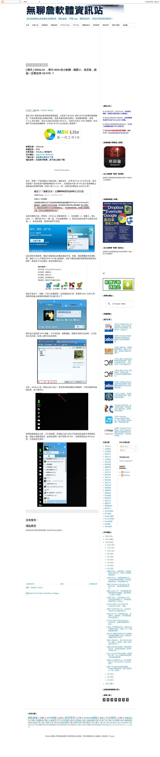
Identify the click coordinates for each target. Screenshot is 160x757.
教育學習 (108, 475)
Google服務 (109, 521)
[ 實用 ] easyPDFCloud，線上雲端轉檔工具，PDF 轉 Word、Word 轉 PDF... (119, 662)
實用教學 (96, 25)
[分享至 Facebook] (34, 110)
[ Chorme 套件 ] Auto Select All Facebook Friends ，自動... (117, 605)
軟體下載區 (116, 25)
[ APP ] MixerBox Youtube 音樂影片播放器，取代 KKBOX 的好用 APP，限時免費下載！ (122, 419)
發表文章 (125, 446)
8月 (108, 557)
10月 (109, 551)
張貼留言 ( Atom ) (37, 587)
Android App (65, 25)
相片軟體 (108, 462)
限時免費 (108, 464)
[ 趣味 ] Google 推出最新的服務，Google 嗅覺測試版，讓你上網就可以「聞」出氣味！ (119, 668)
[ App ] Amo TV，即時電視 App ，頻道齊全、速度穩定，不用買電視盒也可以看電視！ (119, 615)
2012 (107, 684)
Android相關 (109, 511)
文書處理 (108, 449)
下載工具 (108, 446)
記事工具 (108, 472)
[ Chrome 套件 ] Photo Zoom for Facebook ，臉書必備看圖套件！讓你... (119, 622)
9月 (108, 554)
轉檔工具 (108, 508)
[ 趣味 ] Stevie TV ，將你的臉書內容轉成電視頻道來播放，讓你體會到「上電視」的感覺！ (119, 592)
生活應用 (108, 451)
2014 (107, 539)
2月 (108, 677)
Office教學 (108, 526)
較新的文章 (30, 584)
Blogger (111, 736)
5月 (108, 565)
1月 (108, 680)
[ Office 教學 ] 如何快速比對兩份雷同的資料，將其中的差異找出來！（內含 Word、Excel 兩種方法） (123, 361)
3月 (108, 674)
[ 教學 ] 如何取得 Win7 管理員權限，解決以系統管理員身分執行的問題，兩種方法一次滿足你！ (123, 327)
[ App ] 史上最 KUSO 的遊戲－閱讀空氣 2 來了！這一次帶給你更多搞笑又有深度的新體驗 (119, 655)
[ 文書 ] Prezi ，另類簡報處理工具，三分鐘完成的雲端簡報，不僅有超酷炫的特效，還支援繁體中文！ (119, 579)
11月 (109, 548)
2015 (107, 536)
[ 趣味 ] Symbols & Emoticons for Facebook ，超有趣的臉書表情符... (118, 586)
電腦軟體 (50, 110)
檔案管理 (108, 503)
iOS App (76, 25)
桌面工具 (108, 470)
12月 (109, 545)
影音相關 (108, 495)
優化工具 (108, 501)
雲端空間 (106, 25)
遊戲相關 (108, 488)
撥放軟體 (108, 498)
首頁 (27, 25)
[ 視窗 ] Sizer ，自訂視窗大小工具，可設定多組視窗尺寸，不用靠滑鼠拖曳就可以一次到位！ (119, 599)
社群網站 (108, 459)
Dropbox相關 (109, 516)
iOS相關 (107, 524)
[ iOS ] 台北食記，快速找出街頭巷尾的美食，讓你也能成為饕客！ (122, 395)
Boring (28, 121)
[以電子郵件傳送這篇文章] (27, 110)
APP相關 (108, 513)
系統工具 (108, 457)
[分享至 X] (32, 110)
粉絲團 (125, 25)
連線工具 (108, 482)
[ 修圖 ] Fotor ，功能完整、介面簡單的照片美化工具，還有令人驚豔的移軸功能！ (119, 573)
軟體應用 (45, 25)
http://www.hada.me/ (45, 155)
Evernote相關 (109, 519)
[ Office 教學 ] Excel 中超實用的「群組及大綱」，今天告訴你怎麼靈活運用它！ (123, 373)
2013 (107, 542)
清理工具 (108, 477)
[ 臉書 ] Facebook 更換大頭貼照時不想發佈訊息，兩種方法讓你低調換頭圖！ (122, 338)
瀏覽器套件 (86, 25)
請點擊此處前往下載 (44, 157)
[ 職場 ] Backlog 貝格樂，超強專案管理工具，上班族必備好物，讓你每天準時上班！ (119, 648)
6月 (108, 563)
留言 (124, 450)
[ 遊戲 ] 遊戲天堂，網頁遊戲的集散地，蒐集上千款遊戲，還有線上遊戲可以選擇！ (123, 350)
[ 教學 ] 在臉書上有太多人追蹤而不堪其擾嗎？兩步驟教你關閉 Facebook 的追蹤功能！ (123, 384)
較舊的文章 (93, 584)
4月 (108, 568)
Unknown (127, 472)
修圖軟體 (108, 467)
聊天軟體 (44, 110)
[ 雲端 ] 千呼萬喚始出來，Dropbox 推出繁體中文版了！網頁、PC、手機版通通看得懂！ (119, 628)
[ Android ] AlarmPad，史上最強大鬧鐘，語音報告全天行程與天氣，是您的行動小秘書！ (122, 408)
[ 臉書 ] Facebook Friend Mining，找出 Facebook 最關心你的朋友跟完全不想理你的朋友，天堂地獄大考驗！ (122, 431)
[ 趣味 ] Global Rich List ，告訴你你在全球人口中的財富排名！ (119, 610)
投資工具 (35, 25)
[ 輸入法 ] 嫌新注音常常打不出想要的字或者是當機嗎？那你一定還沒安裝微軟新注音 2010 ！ (119, 635)
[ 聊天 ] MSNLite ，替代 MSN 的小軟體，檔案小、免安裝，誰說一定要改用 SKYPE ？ (119, 642)
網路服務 (54, 25)
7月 (108, 560)
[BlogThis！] (29, 110)
